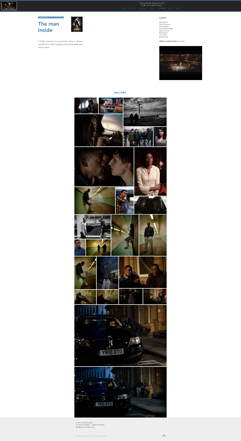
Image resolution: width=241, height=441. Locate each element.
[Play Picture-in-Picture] (196, 77)
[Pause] (162, 77)
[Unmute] (165, 77)
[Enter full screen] (199, 77)
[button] (77, 24)
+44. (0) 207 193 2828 (82, 425)
